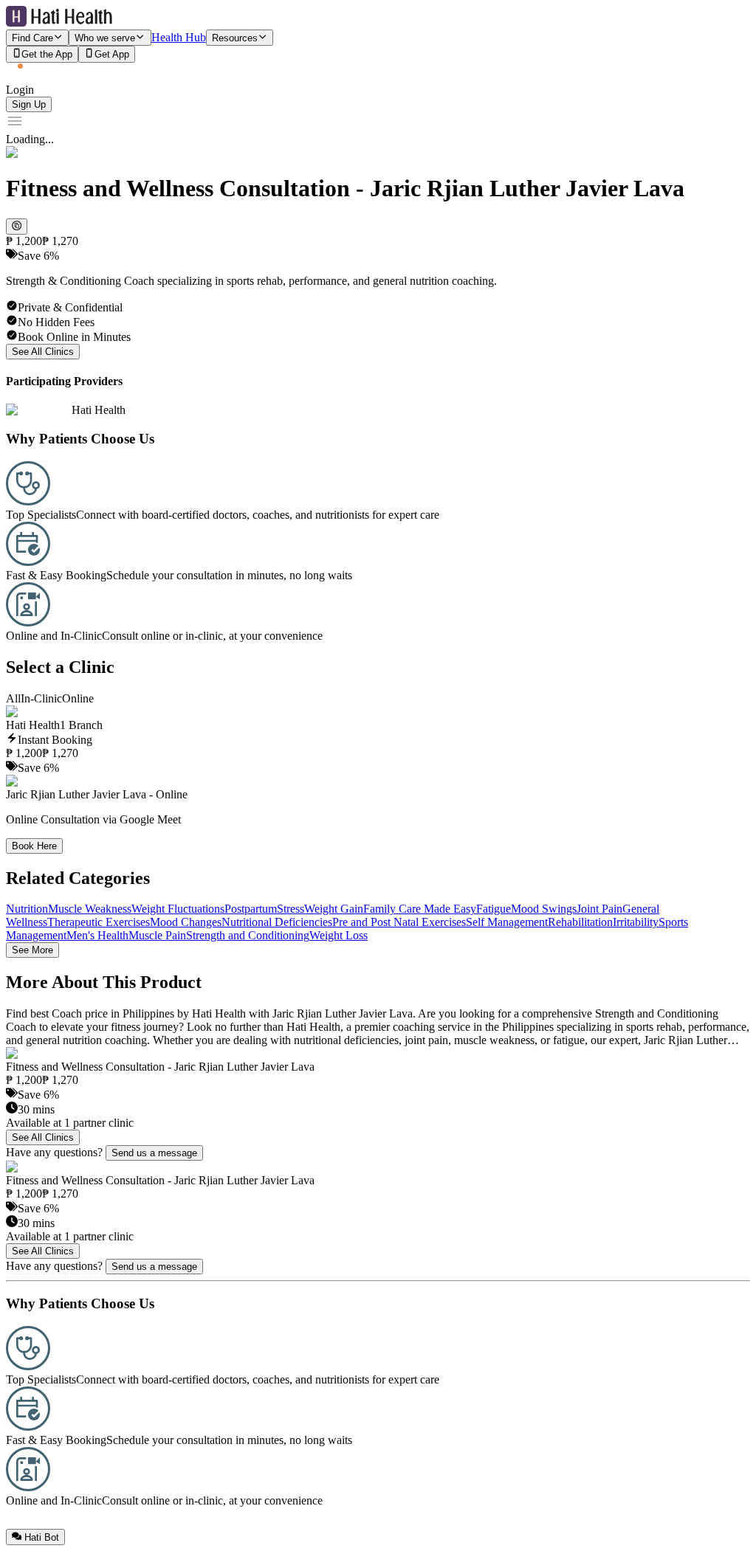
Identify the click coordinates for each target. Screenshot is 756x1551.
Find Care (32, 38)
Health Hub (178, 37)
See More (32, 950)
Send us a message (154, 1152)
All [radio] (13, 698)
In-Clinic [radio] (41, 698)
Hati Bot (41, 1537)
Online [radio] (78, 698)
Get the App (46, 55)
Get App (111, 55)
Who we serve (105, 38)
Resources (235, 38)
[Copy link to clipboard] (16, 226)
